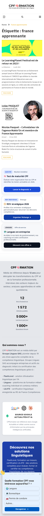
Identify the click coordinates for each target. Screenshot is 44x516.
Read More (7, 93)
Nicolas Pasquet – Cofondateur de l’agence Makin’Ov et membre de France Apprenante (20, 130)
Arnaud (4, 137)
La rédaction (6, 67)
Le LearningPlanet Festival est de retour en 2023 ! (20, 62)
